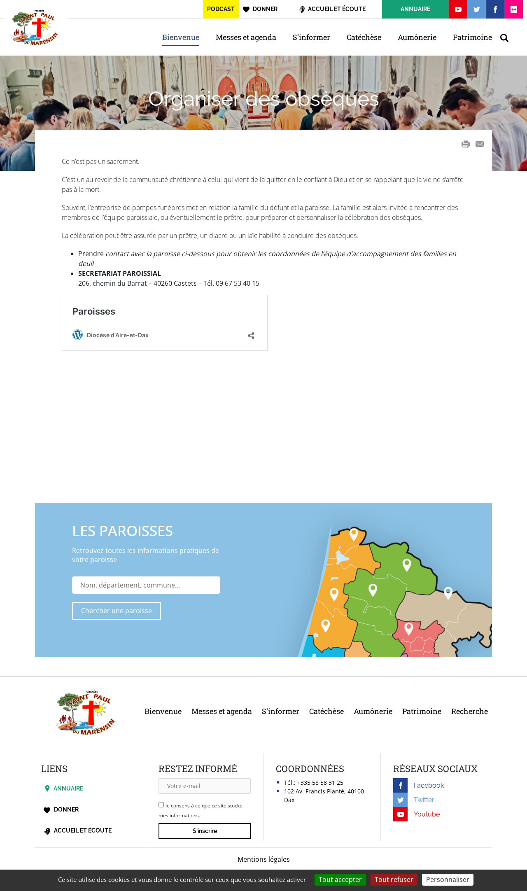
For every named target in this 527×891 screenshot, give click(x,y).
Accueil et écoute (82, 830)
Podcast (221, 9)
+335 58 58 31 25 (320, 782)
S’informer (311, 37)
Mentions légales (264, 859)
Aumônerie (417, 37)
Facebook (429, 785)
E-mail (480, 144)
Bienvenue (180, 37)
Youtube (427, 814)
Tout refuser (394, 879)
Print (466, 144)
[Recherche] (508, 37)
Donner (66, 809)
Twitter (424, 800)
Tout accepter (340, 879)
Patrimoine (472, 37)
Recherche (469, 711)
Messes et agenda (246, 37)
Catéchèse (364, 37)
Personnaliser (447, 879)
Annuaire (68, 788)
